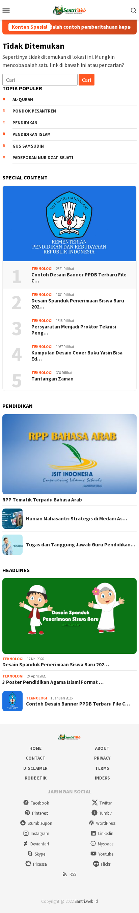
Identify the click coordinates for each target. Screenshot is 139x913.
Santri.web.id (86, 901)
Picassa (40, 864)
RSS (73, 874)
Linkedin (105, 833)
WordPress (105, 823)
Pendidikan (24, 123)
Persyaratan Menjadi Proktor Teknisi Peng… (73, 330)
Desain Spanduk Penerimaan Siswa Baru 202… (77, 304)
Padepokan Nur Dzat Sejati (42, 158)
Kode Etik (36, 778)
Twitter (106, 803)
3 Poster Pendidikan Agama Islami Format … (53, 682)
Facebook (40, 803)
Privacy (102, 758)
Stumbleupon (40, 823)
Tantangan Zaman (52, 379)
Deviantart (39, 844)
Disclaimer (35, 768)
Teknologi (42, 268)
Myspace (105, 844)
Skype (40, 854)
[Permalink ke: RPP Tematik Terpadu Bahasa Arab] (69, 454)
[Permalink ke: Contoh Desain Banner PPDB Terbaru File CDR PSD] (69, 223)
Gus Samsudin (28, 146)
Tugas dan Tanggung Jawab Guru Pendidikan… (80, 545)
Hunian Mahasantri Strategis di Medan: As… (76, 519)
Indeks (102, 778)
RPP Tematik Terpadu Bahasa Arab (42, 500)
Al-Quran (22, 99)
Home (35, 748)
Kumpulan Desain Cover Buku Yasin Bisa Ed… (76, 356)
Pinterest (40, 813)
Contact (36, 758)
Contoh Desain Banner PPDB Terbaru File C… (79, 278)
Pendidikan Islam (31, 134)
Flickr (105, 864)
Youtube (105, 854)
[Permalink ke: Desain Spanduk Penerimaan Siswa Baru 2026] (69, 616)
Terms (102, 768)
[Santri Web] (69, 9)
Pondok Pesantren (34, 111)
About (102, 748)
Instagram (40, 833)
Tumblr (105, 813)
